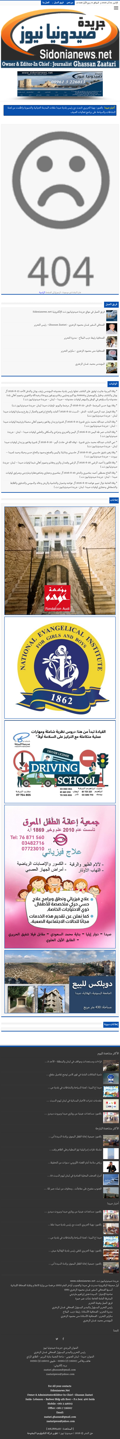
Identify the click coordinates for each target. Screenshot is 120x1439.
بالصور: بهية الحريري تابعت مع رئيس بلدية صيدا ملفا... (75, 1225)
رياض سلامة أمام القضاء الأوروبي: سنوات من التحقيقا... (75, 1163)
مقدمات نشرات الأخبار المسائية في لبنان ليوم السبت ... (74, 1101)
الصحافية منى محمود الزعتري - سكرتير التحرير (83, 351)
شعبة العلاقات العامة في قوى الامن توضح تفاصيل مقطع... (74, 1075)
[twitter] (56, 1339)
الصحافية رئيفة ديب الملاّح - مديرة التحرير (84, 338)
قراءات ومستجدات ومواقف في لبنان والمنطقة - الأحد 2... (73, 1062)
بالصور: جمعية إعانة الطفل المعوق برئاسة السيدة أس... (75, 1137)
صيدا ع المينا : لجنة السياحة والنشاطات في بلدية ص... (75, 1088)
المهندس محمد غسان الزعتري (90, 364)
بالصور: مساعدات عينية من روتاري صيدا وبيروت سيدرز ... (73, 1114)
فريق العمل (59, 2)
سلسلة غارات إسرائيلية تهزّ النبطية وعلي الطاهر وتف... (75, 1150)
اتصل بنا (45, 2)
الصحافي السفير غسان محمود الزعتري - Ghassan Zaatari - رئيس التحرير (69, 325)
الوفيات (113, 384)
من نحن (70, 2)
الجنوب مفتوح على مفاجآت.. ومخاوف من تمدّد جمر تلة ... (73, 1189)
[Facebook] (63, 1339)
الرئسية (42, 292)
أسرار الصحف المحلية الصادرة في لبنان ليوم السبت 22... (74, 1176)
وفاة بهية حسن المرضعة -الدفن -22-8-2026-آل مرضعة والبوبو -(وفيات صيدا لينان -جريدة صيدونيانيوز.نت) (63, 406)
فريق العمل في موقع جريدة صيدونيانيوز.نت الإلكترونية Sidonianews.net (69, 312)
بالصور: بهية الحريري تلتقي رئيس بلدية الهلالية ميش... (75, 1251)
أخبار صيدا (109, 108)
